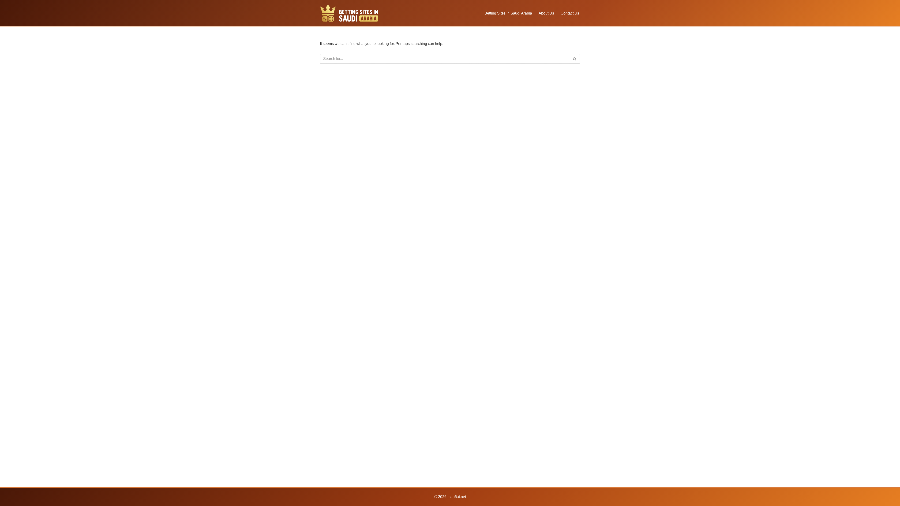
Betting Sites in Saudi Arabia (508, 13)
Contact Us (570, 13)
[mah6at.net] (349, 13)
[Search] (575, 59)
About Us (546, 13)
